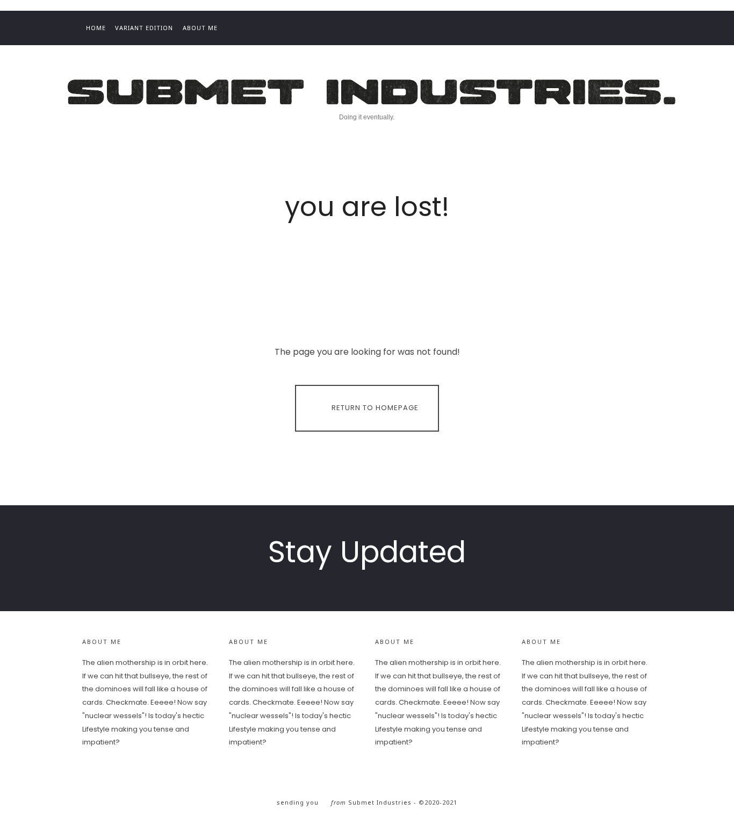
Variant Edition (144, 28)
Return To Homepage (375, 408)
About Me (200, 28)
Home (96, 28)
